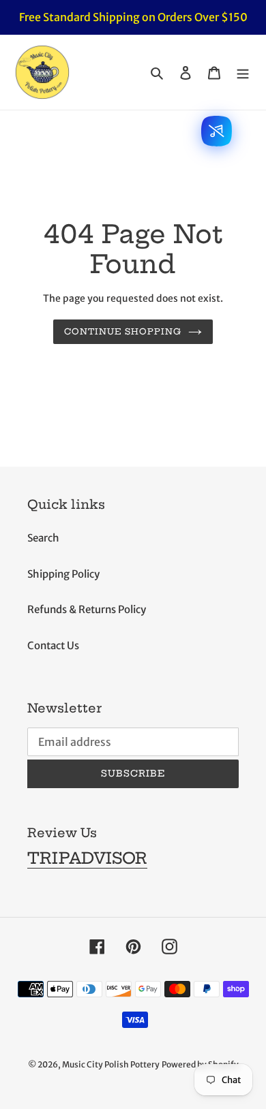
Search (43, 537)
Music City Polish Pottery (111, 1064)
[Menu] (242, 72)
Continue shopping (123, 331)
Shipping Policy (63, 573)
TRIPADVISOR (87, 858)
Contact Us (53, 645)
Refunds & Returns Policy (86, 609)
